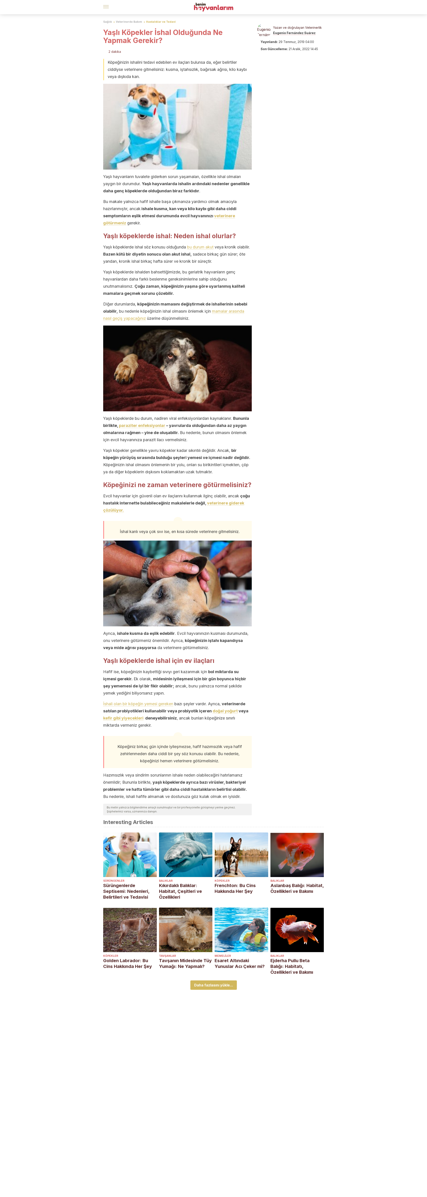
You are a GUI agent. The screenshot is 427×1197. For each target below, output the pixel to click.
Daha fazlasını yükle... (213, 985)
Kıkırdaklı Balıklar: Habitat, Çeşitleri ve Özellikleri (180, 891)
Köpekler (222, 880)
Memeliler (223, 955)
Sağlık (107, 21)
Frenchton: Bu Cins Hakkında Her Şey (235, 888)
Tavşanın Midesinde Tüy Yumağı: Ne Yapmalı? (185, 963)
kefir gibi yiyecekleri (123, 718)
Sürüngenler (113, 880)
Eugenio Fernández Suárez (294, 33)
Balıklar (166, 880)
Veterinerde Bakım (129, 21)
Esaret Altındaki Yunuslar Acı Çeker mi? (240, 963)
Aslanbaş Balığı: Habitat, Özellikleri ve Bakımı (297, 888)
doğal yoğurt (225, 711)
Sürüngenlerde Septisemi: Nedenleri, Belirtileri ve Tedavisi (126, 891)
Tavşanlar (167, 955)
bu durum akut (200, 247)
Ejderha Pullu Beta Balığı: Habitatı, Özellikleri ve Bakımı (291, 966)
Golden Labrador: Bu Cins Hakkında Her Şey (127, 963)
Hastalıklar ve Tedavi (161, 21)
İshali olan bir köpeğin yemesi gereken (138, 703)
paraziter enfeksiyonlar (142, 425)
